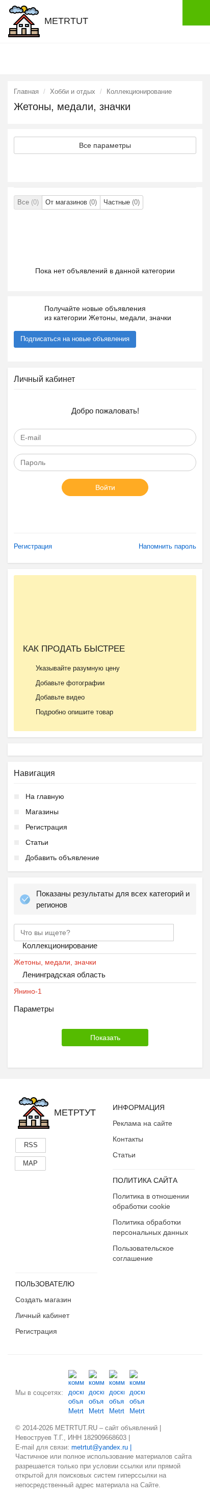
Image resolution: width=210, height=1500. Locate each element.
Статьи (36, 842)
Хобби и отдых (72, 91)
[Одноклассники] (96, 1392)
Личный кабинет (42, 1315)
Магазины (42, 812)
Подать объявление (196, 12)
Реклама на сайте (142, 1123)
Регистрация (33, 546)
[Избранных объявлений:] (132, 58)
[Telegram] (137, 1392)
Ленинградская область (64, 974)
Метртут (75, 1112)
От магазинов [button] (71, 202)
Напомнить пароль (167, 546)
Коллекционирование (139, 91)
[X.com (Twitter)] (116, 1392)
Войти (105, 487)
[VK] (76, 1392)
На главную (44, 796)
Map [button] (30, 1163)
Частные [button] (121, 202)
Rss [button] (31, 1145)
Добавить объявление (62, 858)
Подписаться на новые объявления (74, 339)
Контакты (128, 1139)
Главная (26, 91)
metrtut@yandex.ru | (101, 1447)
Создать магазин (43, 1300)
